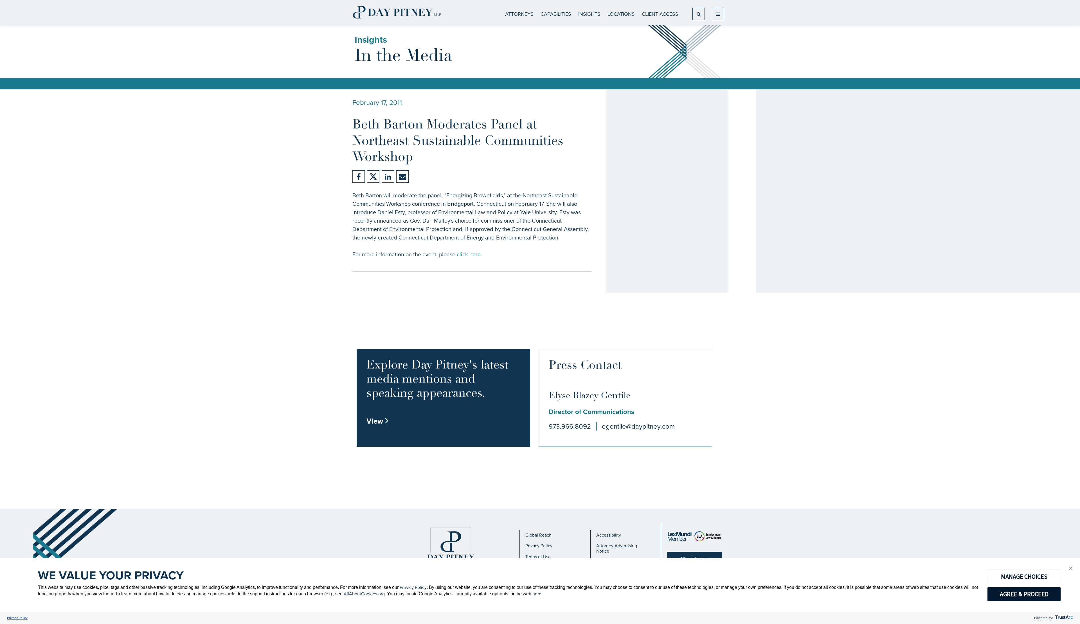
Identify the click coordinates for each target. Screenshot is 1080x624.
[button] (1070, 569)
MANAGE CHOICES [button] (1024, 576)
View (377, 421)
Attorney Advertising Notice (616, 548)
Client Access (660, 14)
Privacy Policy (538, 545)
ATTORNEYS (519, 14)
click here (469, 254)
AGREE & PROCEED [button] (1024, 594)
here (536, 594)
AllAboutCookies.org (364, 594)
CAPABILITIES (556, 14)
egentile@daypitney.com (638, 426)
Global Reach (538, 535)
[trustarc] (1063, 618)
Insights (589, 14)
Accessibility (608, 535)
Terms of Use (538, 556)
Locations (621, 14)
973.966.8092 (570, 426)
